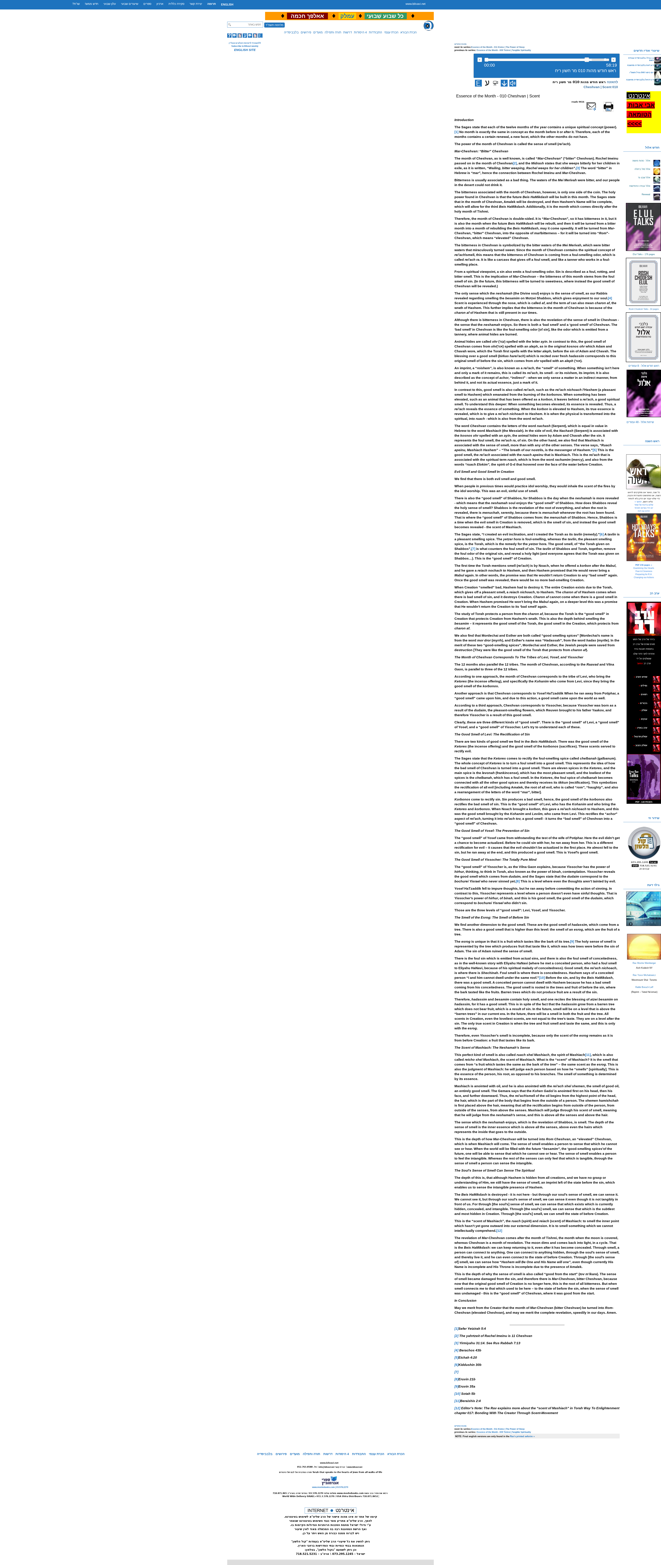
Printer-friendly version (612, 103)
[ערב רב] (644, 619)
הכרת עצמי (391, 32)
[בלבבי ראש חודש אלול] (644, 337)
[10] (542, 977)
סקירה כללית (176, 4)
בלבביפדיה (291, 32)
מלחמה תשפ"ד (274, 25)
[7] (473, 549)
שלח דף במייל (595, 102)
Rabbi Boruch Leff (644, 987)
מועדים (318, 32)
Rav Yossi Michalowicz (644, 975)
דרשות (347, 32)
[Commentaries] (644, 959)
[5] (595, 450)
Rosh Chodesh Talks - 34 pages (644, 309)
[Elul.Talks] (644, 227)
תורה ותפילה (333, 32)
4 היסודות (360, 32)
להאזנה (479, 59)
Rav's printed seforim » (522, 1436)
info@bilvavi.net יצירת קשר (332, 1467)
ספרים (147, 4)
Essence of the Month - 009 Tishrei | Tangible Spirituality (504, 50)
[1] (456, 132)
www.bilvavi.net (416, 4)
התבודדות (375, 32)
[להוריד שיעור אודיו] (504, 83)
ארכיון (159, 4)
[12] (499, 1230)
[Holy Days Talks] (644, 537)
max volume (613, 59)
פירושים (306, 32)
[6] (602, 534)
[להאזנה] (512, 83)
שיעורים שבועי (129, 4)
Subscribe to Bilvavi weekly (244, 46)
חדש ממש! (91, 4)
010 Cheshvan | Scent (601, 87)
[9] (572, 941)
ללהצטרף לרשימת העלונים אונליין (245, 43)
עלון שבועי (109, 4)
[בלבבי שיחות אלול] (644, 393)
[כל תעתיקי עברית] (652, 703)
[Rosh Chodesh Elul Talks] (644, 282)
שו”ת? (76, 4)
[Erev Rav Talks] (644, 776)
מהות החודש (460, 44)
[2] (515, 163)
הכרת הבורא (408, 32)
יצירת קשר (196, 4)
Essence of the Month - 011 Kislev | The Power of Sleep (497, 47)
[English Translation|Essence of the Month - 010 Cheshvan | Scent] (478, 83)
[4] (610, 298)
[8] (518, 881)
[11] (588, 1055)
